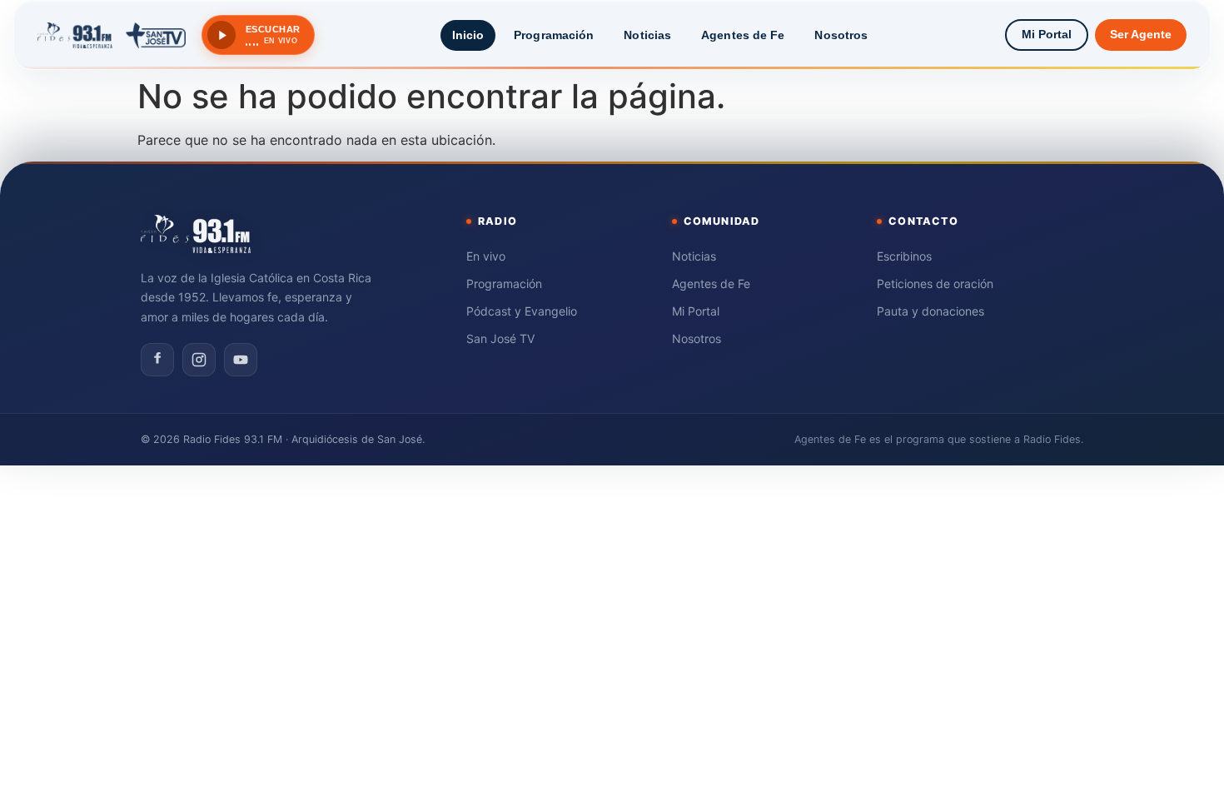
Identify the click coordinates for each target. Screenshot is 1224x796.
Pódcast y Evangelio (521, 311)
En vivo (485, 256)
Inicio (468, 35)
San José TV (500, 338)
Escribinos (904, 256)
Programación (554, 35)
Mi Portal (1047, 34)
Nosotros (841, 35)
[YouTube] (240, 359)
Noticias (647, 35)
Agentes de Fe (742, 35)
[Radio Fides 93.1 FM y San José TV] (111, 35)
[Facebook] (157, 359)
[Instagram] (199, 359)
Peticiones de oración (935, 283)
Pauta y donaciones (930, 311)
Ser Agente (1141, 34)
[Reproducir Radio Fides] (221, 35)
